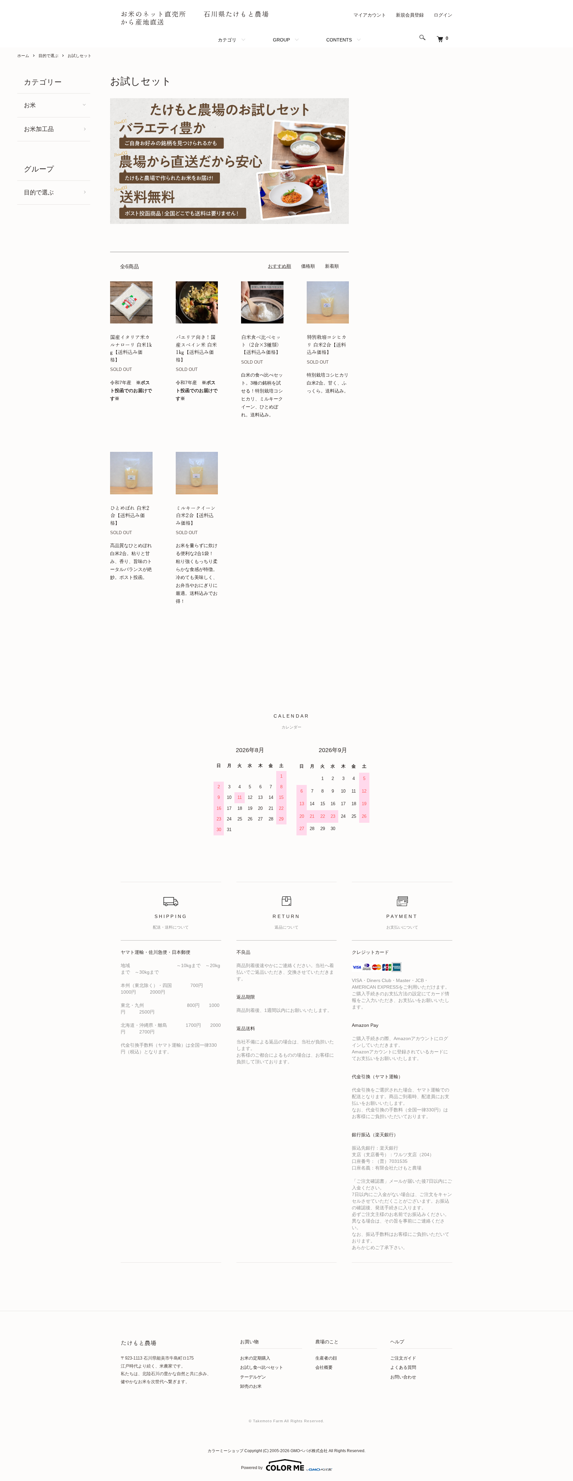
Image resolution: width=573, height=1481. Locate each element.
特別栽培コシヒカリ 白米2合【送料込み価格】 (327, 344)
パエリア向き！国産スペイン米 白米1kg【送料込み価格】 (196, 348)
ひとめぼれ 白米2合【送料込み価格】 (129, 515)
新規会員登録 (410, 15)
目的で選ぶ (48, 55)
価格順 (308, 266)
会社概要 (324, 1367)
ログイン (443, 15)
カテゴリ (227, 39)
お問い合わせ (403, 1377)
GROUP (281, 39)
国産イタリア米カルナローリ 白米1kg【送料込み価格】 (131, 348)
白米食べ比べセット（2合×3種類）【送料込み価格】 (261, 344)
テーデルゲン (253, 1377)
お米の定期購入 (255, 1358)
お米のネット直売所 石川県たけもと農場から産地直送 (195, 18)
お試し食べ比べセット (261, 1367)
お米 (30, 105)
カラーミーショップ (225, 1450)
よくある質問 (403, 1367)
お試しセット (80, 55)
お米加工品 (39, 129)
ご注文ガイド (403, 1358)
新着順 (332, 266)
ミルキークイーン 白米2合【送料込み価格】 (196, 515)
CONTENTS (339, 39)
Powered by (252, 1467)
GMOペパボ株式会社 (309, 1450)
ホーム (23, 55)
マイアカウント (369, 15)
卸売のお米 (251, 1386)
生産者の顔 (326, 1358)
